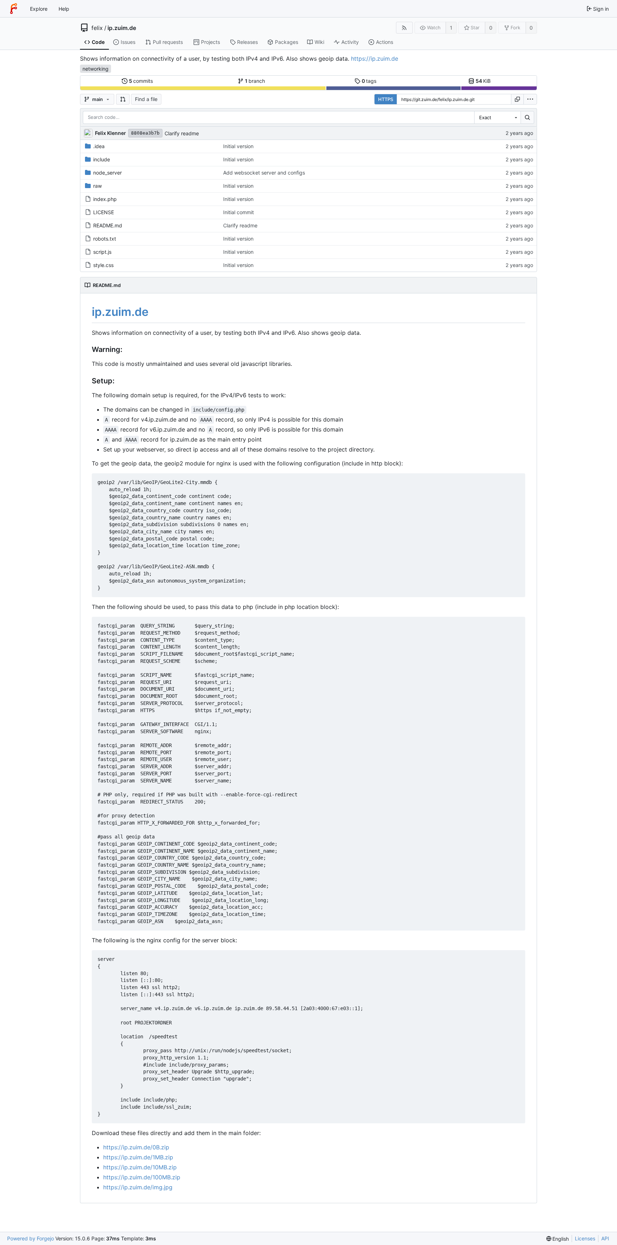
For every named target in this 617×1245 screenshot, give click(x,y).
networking (95, 69)
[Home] (14, 8)
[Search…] (527, 117)
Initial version (238, 146)
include (101, 159)
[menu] (530, 99)
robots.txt (104, 239)
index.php (105, 199)
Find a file (146, 99)
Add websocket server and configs (264, 173)
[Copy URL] (517, 99)
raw (97, 186)
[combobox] (497, 117)
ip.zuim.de (121, 27)
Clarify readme (182, 133)
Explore (38, 9)
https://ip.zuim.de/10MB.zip (140, 1167)
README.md (107, 225)
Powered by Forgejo (30, 1238)
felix (97, 27)
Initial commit (238, 212)
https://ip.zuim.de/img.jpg (137, 1187)
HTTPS (385, 99)
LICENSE (103, 212)
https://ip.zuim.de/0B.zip (136, 1147)
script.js (102, 252)
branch (255, 81)
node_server (107, 173)
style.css (103, 265)
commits (141, 81)
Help (64, 9)
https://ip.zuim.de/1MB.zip (138, 1157)
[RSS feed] (404, 28)
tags (369, 81)
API (605, 1238)
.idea (99, 146)
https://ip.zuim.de (374, 58)
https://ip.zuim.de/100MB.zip (141, 1177)
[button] (123, 99)
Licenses (585, 1238)
